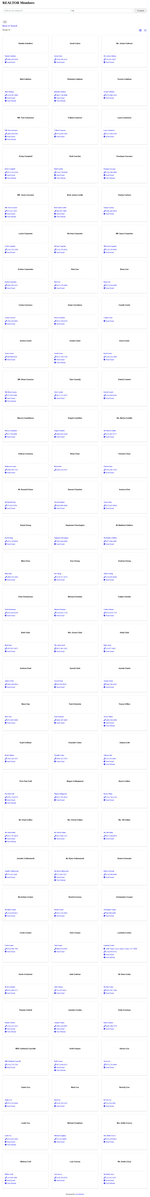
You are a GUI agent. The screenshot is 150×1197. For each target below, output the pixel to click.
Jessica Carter (9, 353)
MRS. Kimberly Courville (13, 1061)
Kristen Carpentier (11, 282)
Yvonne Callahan (109, 92)
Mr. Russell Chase (10, 502)
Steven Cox (107, 1061)
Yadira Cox (8, 1100)
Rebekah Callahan (60, 92)
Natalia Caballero (10, 56)
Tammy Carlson (109, 207)
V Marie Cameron (60, 130)
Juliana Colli (108, 755)
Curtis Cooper (9, 945)
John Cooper (58, 945)
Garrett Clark (58, 681)
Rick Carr (57, 282)
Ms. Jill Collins (108, 832)
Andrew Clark (9, 681)
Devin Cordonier (10, 987)
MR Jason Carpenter (110, 246)
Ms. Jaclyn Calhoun (110, 56)
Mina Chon (8, 573)
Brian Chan (57, 466)
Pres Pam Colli (9, 794)
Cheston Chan (108, 466)
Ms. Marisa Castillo (110, 430)
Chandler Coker (59, 755)
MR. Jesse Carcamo (11, 207)
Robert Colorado (109, 871)
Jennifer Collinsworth (11, 871)
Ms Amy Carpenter (60, 246)
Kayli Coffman (9, 755)
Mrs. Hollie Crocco (110, 1135)
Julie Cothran (58, 987)
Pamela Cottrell (10, 1022)
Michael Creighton (60, 1135)
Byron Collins (108, 794)
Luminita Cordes (109, 945)
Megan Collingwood (60, 794)
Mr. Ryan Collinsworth (61, 871)
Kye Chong (57, 573)
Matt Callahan (9, 92)
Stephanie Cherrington (61, 538)
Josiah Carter (58, 353)
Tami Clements (59, 716)
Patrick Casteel (108, 392)
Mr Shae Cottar (108, 987)
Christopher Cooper (110, 909)
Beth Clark (8, 645)
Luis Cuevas (58, 1174)
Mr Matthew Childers (110, 538)
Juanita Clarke (108, 681)
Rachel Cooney (59, 909)
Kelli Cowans (58, 1061)
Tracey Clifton (108, 716)
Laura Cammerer (109, 130)
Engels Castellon (59, 430)
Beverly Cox (107, 1100)
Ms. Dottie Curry (109, 1174)
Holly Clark (107, 645)
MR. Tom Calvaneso (11, 130)
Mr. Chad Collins (10, 832)
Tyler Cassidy (58, 392)
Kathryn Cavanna (10, 466)
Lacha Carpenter (10, 246)
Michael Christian (59, 609)
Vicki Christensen (10, 609)
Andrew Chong (108, 573)
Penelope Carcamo (109, 169)
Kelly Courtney (108, 1022)
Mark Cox (57, 1100)
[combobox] (102, 11)
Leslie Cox (8, 1135)
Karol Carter (108, 353)
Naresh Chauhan (59, 502)
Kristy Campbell (10, 169)
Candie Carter (108, 317)
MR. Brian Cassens (11, 392)
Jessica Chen (108, 502)
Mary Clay (8, 716)
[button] (140, 30)
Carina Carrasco (10, 317)
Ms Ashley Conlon (10, 909)
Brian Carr (107, 282)
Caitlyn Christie (109, 609)
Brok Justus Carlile (60, 207)
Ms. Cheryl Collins (60, 832)
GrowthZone (79, 1194)
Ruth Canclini (58, 169)
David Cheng (9, 538)
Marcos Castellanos (11, 430)
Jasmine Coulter (59, 1022)
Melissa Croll (9, 1174)
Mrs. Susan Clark (59, 645)
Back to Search (9, 25)
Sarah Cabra (58, 56)
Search (141, 11)
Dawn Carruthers (59, 317)
